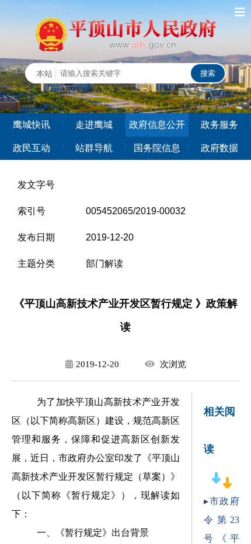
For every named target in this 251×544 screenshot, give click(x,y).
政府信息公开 (157, 125)
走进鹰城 (94, 125)
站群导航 (94, 148)
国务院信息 (157, 148)
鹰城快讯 (31, 125)
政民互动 (31, 148)
